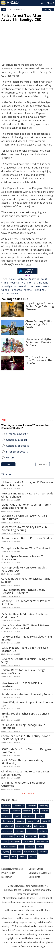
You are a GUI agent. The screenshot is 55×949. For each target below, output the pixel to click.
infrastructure (40, 826)
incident (43, 282)
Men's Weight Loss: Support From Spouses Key (27, 704)
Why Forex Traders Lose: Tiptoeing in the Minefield (38, 360)
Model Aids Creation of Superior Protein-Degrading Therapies (26, 506)
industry (43, 831)
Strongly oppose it (17, 451)
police (12, 279)
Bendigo (39, 289)
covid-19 (46, 821)
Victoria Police (9, 293)
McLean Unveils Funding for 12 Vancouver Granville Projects (27, 484)
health (17, 816)
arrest (46, 286)
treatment (35, 286)
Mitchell (28, 289)
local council (8, 826)
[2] (14, 926)
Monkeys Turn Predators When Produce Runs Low (25, 602)
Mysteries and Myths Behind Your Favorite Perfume (38, 342)
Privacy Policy (8, 872)
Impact (5, 856)
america (43, 851)
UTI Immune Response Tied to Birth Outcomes (23, 784)
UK (38, 821)
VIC (23, 282)
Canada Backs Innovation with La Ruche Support (25, 580)
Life (3, 9)
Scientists (30, 846)
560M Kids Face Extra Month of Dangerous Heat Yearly (27, 750)
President (17, 851)
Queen (5, 289)
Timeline (6, 474)
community (43, 805)
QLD (21, 846)
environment (29, 816)
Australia (34, 279)
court (44, 279)
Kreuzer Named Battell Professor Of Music (27, 538)
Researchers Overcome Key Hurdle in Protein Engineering (24, 528)
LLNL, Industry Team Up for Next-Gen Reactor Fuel (24, 649)
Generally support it (18, 439)
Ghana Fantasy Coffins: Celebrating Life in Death (39, 324)
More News (27, 793)
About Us (46, 872)
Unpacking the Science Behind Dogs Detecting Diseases (39, 306)
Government (19, 805)
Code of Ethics (36, 868)
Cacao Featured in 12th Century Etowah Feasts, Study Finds (25, 737)
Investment (7, 831)
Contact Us (34, 872)
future (40, 846)
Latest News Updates (12, 868)
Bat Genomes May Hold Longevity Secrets (27, 694)
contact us (15, 946)
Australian (15, 811)
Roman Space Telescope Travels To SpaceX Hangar (22, 558)
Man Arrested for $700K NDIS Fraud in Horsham (24, 684)
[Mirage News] (10, 3)
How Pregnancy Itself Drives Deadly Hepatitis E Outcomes (23, 591)
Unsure (10, 457)
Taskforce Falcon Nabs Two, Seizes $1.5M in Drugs (26, 638)
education (20, 831)
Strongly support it (17, 433)
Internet (31, 282)
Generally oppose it (17, 445)
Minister (41, 816)
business (20, 821)
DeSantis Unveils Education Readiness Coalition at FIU (24, 615)
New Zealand (42, 841)
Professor (7, 816)
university (32, 805)
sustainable (28, 841)
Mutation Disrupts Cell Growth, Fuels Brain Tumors (24, 517)
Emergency (15, 841)
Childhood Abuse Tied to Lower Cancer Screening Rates (25, 773)
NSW (36, 811)
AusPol (20, 836)
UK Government (9, 846)
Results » (42, 464)
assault (22, 286)
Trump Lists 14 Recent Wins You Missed (25, 548)
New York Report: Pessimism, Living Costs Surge (27, 660)
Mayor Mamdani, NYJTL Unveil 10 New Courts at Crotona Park (25, 627)
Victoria (22, 279)
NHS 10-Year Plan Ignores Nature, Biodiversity (22, 762)
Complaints (34, 876)
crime (4, 282)
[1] (12, 926)
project (43, 836)
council (31, 821)
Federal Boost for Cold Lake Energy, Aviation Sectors (23, 671)
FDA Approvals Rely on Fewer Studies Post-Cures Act (24, 569)
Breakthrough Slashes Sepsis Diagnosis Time (25, 715)
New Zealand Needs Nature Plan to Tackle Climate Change (27, 495)
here (28, 264)
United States (31, 836)
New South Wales (23, 826)
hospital (14, 282)
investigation (8, 286)
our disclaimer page (35, 946)
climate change (30, 851)
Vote (8, 464)
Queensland (8, 821)
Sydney (6, 851)
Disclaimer (6, 876)
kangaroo (16, 289)
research (27, 811)
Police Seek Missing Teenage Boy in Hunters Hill (23, 726)
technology (32, 831)
